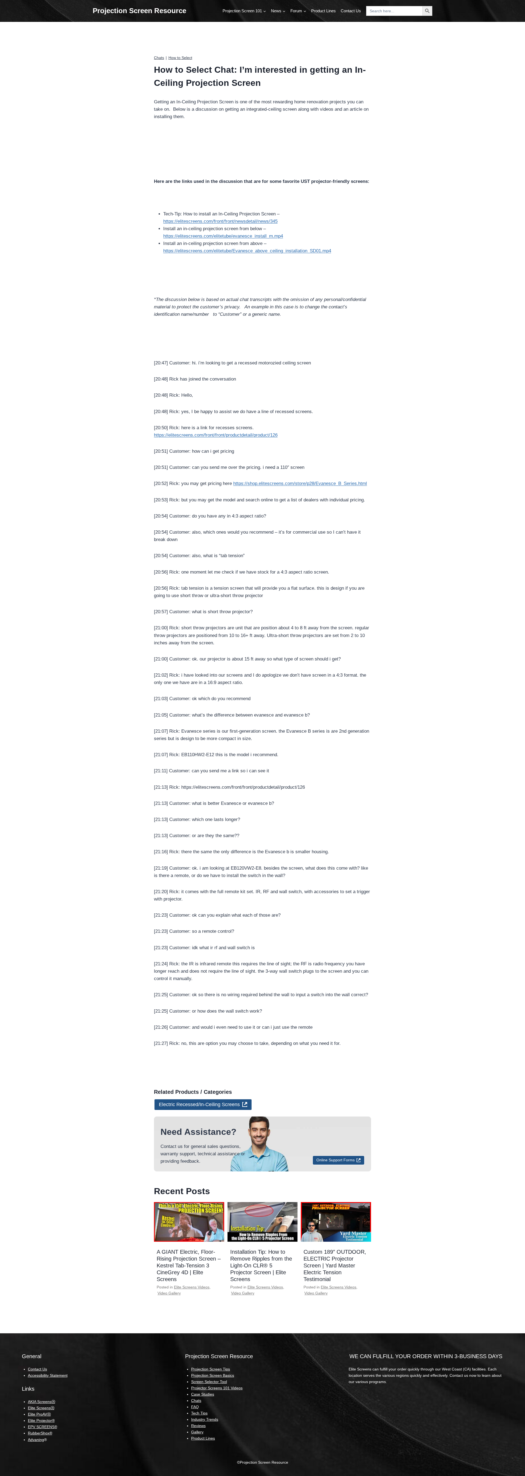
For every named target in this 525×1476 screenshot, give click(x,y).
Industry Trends (204, 1419)
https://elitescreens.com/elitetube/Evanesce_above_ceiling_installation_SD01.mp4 (247, 250)
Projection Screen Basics (212, 1375)
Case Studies (202, 1394)
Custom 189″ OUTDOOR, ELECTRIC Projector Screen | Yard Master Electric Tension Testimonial (335, 1265)
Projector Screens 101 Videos (217, 1388)
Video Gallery (169, 1293)
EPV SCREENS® (42, 1427)
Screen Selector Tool (209, 1381)
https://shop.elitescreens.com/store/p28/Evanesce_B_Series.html (300, 483)
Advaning (36, 1439)
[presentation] (189, 1221)
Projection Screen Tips (210, 1369)
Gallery (197, 1432)
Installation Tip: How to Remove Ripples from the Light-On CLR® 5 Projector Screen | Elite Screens (261, 1265)
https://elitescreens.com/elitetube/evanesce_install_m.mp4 (223, 236)
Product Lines (323, 10)
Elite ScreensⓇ (41, 1408)
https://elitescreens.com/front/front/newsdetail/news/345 (220, 221)
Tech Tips (199, 1413)
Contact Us (351, 10)
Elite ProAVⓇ (39, 1414)
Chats (159, 57)
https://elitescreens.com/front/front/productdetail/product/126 (216, 435)
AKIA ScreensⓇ (41, 1401)
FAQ (195, 1407)
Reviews (198, 1426)
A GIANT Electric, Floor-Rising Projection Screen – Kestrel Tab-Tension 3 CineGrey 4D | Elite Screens (189, 1265)
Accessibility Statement (48, 1375)
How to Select (180, 57)
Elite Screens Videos (191, 1287)
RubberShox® (40, 1433)
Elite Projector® (41, 1420)
